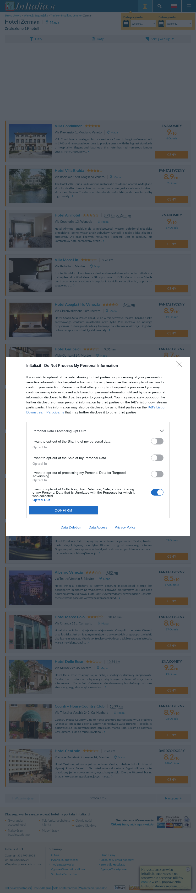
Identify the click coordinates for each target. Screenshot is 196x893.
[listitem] (98, 430)
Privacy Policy (125, 527)
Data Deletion (71, 527)
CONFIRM (63, 510)
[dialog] (98, 446)
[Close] (180, 365)
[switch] (157, 441)
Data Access (98, 527)
